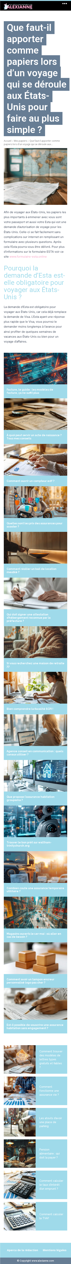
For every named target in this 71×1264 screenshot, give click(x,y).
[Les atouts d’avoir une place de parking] (20, 1122)
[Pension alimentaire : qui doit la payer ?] (20, 1153)
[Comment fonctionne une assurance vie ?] (20, 1091)
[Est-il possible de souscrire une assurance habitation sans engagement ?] (35, 1004)
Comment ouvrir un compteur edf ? (30, 480)
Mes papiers (20, 140)
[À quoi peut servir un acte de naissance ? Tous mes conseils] (35, 414)
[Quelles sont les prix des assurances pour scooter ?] (35, 502)
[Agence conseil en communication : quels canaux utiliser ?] (35, 730)
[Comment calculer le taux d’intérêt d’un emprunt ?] (20, 1185)
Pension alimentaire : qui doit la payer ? (49, 1153)
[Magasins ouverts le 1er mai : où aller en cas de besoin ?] (35, 912)
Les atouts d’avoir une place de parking (50, 1122)
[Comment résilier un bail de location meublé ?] (35, 548)
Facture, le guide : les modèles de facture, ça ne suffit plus (30, 391)
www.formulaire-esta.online (28, 256)
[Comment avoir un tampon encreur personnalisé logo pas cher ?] (35, 958)
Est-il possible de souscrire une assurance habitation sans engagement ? (35, 1026)
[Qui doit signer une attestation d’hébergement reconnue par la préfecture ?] (35, 593)
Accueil (7, 140)
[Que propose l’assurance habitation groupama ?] (35, 776)
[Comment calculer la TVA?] (20, 1216)
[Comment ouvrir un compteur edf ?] (35, 460)
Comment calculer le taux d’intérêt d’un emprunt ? (51, 1184)
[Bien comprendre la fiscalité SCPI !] (35, 688)
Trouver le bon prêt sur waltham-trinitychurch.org (29, 844)
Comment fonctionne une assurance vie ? (49, 1090)
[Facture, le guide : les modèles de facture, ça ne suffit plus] (35, 369)
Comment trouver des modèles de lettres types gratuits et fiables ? (50, 1059)
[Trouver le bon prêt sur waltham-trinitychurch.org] (35, 821)
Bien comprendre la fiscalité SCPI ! (30, 708)
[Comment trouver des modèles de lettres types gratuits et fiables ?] (20, 1059)
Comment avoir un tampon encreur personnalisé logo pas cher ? (30, 981)
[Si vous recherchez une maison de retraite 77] (35, 642)
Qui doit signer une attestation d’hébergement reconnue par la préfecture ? (29, 617)
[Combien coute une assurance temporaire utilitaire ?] (35, 867)
